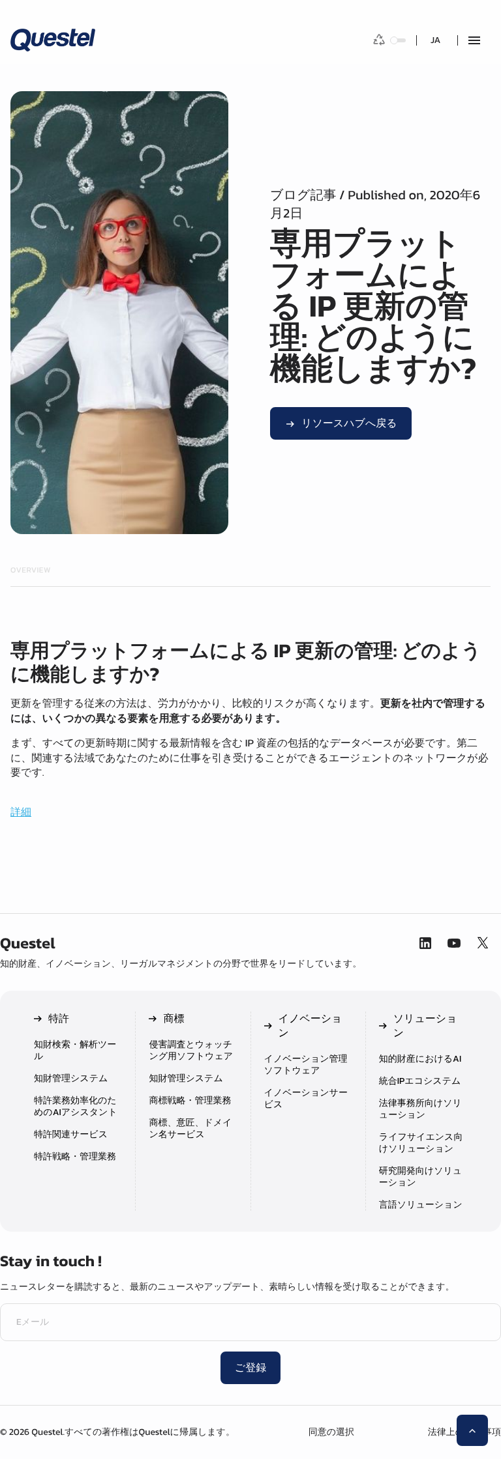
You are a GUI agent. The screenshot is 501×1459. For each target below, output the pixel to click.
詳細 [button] (20, 812)
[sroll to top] (472, 1430)
